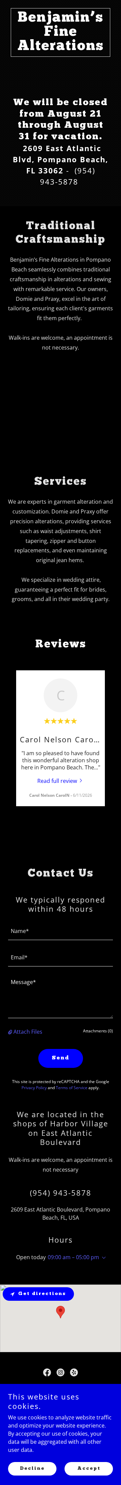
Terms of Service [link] (71, 1088)
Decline (32, 1468)
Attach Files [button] (27, 1031)
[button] (10, 1031)
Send (61, 1058)
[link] (60, 48)
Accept (88, 1468)
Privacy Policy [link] (34, 1088)
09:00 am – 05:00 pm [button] (73, 1257)
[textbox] (60, 931)
